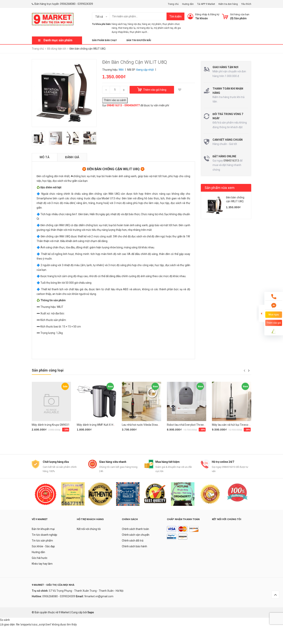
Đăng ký (214, 14)
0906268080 (67, 3)
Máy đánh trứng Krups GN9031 (50, 424)
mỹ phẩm (156, 24)
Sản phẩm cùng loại (48, 370)
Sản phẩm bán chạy (104, 40)
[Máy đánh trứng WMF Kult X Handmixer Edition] (96, 401)
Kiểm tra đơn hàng (228, 4)
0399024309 (85, 3)
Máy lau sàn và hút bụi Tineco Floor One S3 (238, 424)
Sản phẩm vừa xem (220, 188)
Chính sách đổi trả (132, 540)
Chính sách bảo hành (134, 546)
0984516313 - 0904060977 (123, 105)
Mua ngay (40, 435)
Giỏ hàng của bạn (239, 14)
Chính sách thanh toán (135, 529)
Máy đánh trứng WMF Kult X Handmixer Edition (105, 424)
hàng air (146, 24)
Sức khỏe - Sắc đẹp (43, 546)
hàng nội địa (134, 24)
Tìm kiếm (175, 16)
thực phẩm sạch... (139, 32)
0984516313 (231, 160)
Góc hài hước (39, 557)
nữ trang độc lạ (145, 28)
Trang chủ (173, 4)
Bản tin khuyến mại (43, 529)
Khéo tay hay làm (42, 563)
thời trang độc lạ (127, 28)
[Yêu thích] (180, 90)
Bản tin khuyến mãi (138, 40)
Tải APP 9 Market (206, 4)
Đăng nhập (201, 14)
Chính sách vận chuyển (135, 534)
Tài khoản (201, 18)
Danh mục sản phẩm (58, 40)
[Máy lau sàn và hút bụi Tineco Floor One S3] (231, 401)
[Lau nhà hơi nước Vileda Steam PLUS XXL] (141, 401)
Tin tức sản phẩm (42, 540)
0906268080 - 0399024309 (58, 596)
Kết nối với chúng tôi (89, 529)
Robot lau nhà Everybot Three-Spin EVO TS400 (196, 424)
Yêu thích (246, 4)
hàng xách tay (119, 24)
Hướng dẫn (188, 4)
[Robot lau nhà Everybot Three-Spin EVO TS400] (186, 401)
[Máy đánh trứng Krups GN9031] (51, 401)
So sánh (5, 619)
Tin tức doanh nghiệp (44, 534)
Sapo (90, 612)
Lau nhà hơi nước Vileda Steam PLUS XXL (147, 424)
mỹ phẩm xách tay (163, 28)
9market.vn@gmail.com (98, 596)
